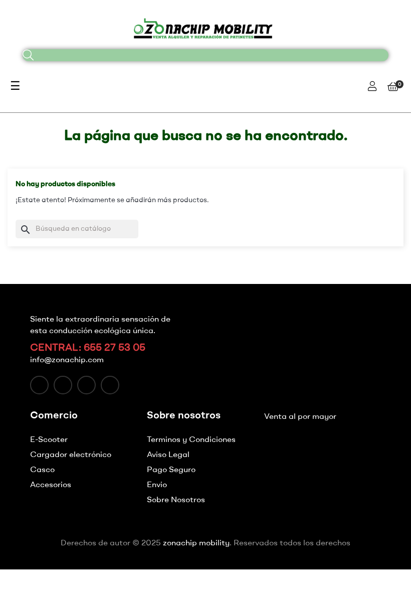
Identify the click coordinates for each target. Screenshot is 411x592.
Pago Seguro (171, 470)
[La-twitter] (63, 385)
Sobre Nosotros (176, 500)
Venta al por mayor (300, 417)
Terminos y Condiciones (191, 440)
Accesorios (50, 485)
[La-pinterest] (110, 385)
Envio (157, 485)
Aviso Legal (168, 455)
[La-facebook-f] (39, 385)
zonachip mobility (196, 543)
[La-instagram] (86, 385)
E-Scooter (49, 440)
